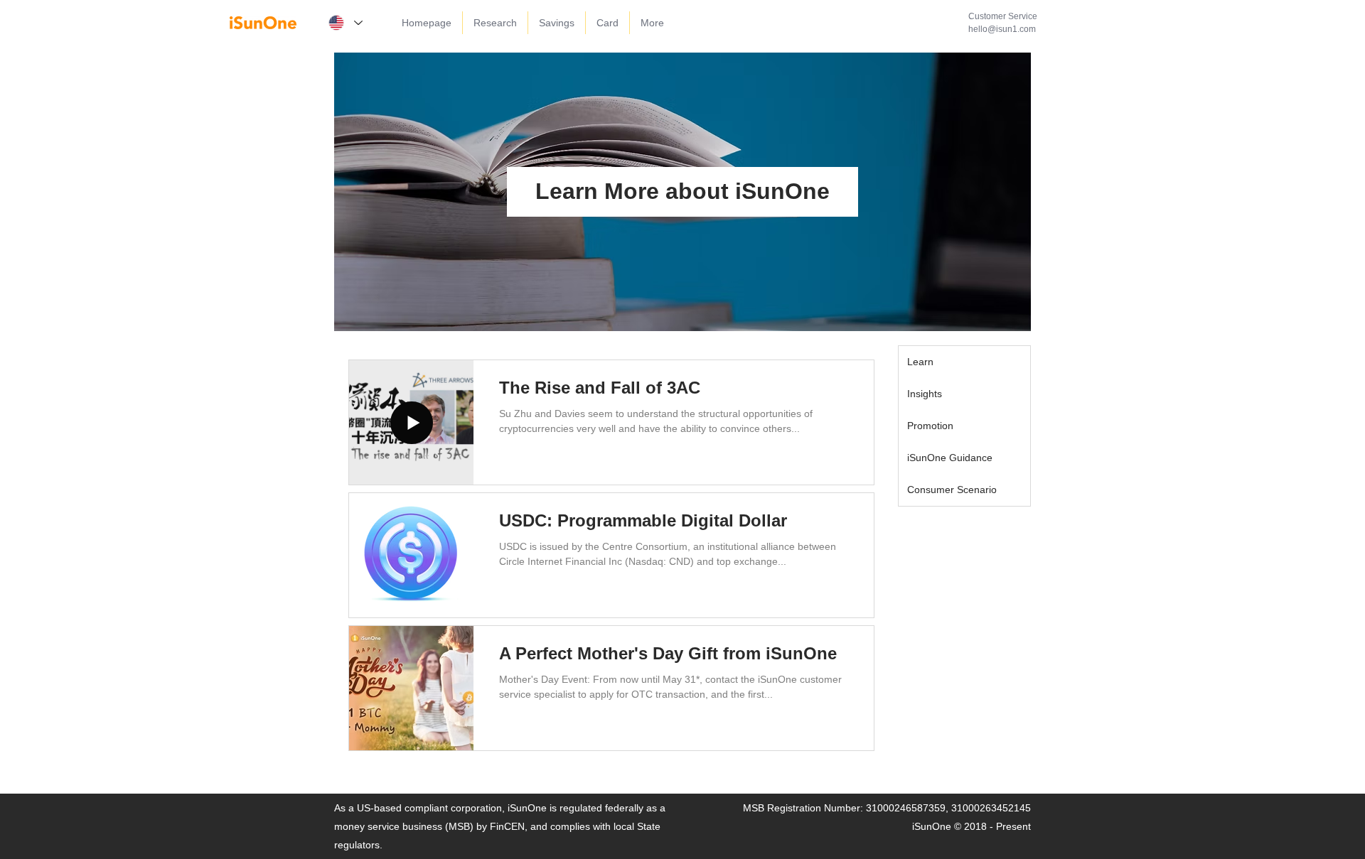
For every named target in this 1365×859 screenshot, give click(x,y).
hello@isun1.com (1002, 29)
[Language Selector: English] (344, 22)
